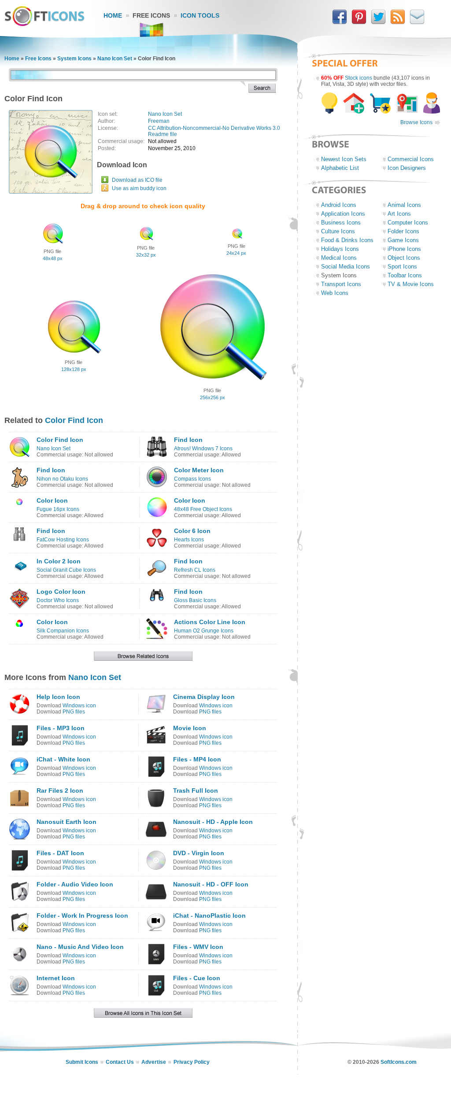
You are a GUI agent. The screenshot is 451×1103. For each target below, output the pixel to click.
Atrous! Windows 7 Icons (203, 448)
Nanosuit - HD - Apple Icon (213, 821)
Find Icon (188, 439)
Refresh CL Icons (194, 570)
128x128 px (73, 369)
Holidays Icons (340, 249)
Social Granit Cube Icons (66, 570)
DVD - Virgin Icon (198, 853)
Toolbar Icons (405, 275)
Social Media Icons (345, 266)
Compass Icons (192, 479)
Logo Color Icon (61, 591)
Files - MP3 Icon (61, 728)
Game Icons (403, 240)
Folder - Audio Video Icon (75, 884)
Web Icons (334, 293)
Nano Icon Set (114, 58)
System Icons (74, 58)
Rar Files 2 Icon (60, 790)
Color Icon (52, 500)
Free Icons (151, 15)
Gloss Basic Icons (195, 600)
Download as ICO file (137, 180)
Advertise (153, 1062)
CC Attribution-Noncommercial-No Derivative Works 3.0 (214, 128)
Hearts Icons (189, 540)
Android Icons (338, 205)
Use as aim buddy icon (139, 188)
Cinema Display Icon (204, 696)
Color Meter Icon (199, 470)
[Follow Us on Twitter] (378, 22)
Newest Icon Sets (343, 159)
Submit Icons (82, 1062)
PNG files (74, 712)
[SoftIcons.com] (44, 24)
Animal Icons (404, 205)
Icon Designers (407, 168)
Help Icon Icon (58, 696)
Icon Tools (200, 15)
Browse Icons (416, 122)
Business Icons (341, 222)
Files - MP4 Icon (197, 759)
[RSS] (398, 22)
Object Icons (404, 257)
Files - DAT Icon (60, 853)
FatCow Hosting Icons (63, 540)
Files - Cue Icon (196, 978)
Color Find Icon (74, 420)
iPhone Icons (404, 249)
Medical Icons (339, 257)
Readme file (162, 134)
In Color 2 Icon (59, 561)
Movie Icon (189, 728)
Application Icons (343, 213)
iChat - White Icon (63, 759)
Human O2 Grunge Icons (203, 631)
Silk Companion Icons (63, 631)
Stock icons (358, 78)
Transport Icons (341, 284)
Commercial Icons (411, 159)
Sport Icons (402, 266)
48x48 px (53, 258)
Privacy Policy (192, 1062)
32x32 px (146, 254)
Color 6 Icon (192, 530)
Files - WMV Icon (198, 946)
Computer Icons (408, 222)
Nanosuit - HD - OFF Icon (210, 884)
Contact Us (120, 1062)
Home (113, 15)
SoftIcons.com (399, 1062)
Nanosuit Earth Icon (66, 821)
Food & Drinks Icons (347, 240)
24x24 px (236, 253)
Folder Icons (403, 231)
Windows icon (79, 705)
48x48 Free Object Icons (203, 509)
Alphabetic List (340, 168)
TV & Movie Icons (411, 284)
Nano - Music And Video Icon (80, 946)
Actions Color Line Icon (209, 621)
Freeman (159, 121)
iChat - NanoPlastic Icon (209, 915)
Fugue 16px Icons (58, 509)
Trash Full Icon (195, 790)
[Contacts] (417, 22)
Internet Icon (56, 978)
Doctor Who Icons (58, 600)
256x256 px (212, 397)
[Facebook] (339, 22)
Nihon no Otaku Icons (62, 479)
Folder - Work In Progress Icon (82, 915)
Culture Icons (338, 231)
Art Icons (399, 213)
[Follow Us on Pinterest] (359, 22)
